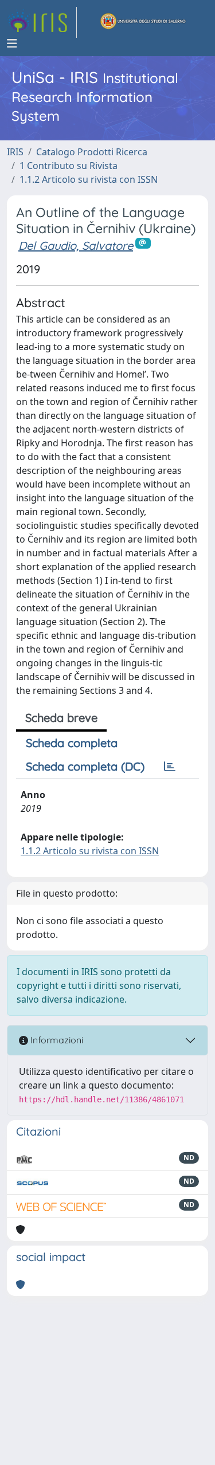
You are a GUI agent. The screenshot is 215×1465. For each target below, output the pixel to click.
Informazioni (55, 1040)
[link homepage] (42, 22)
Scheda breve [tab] (61, 717)
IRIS (15, 152)
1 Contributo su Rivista (68, 165)
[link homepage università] (143, 22)
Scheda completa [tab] (72, 743)
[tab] (169, 767)
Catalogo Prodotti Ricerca (91, 152)
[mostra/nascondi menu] (12, 43)
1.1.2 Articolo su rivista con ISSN (88, 179)
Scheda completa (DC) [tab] (85, 766)
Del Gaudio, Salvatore (75, 245)
